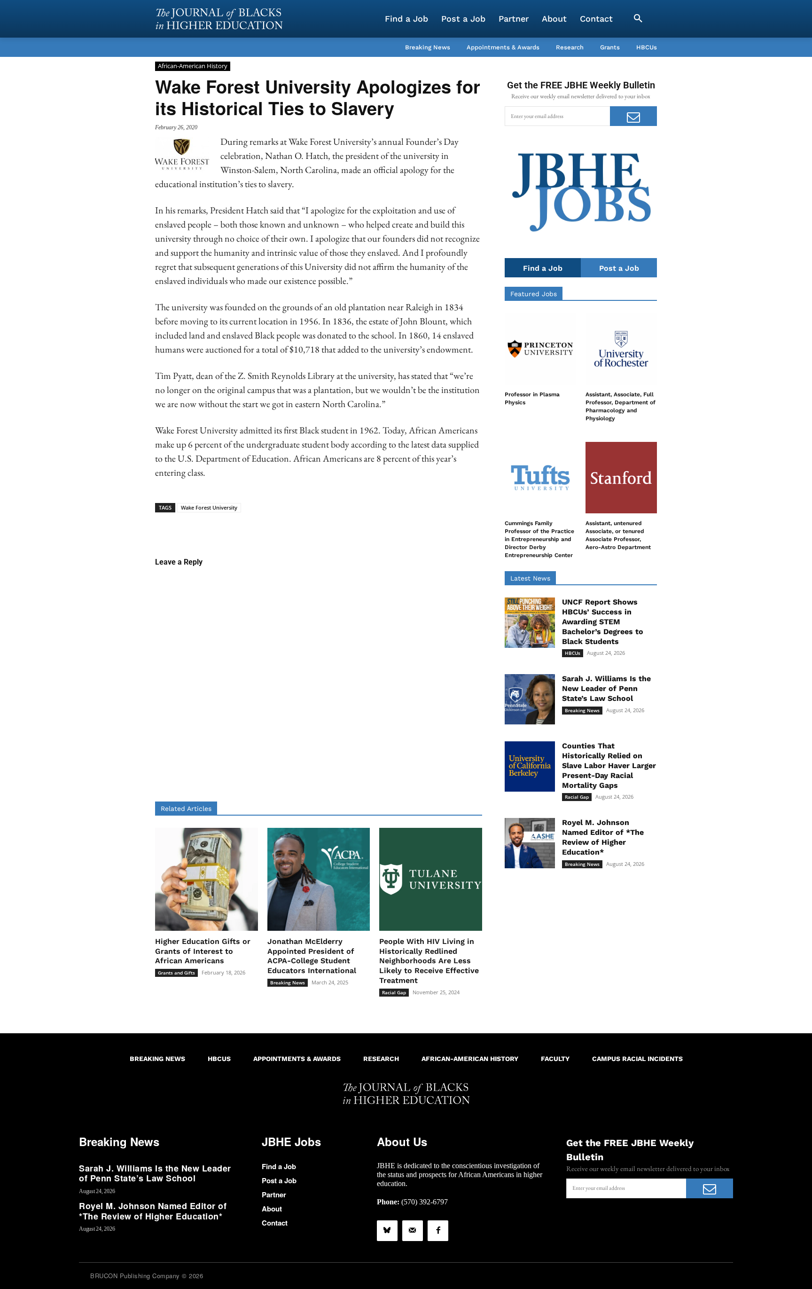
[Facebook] (438, 1230)
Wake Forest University (209, 507)
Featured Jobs (533, 294)
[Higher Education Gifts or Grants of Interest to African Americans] (206, 879)
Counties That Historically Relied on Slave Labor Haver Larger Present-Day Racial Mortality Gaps (609, 765)
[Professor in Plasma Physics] (540, 349)
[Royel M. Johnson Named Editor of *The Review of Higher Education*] (530, 843)
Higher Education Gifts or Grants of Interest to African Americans (202, 951)
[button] (638, 19)
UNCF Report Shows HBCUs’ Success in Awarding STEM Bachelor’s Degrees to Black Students (602, 621)
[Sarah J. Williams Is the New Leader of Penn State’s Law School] (530, 699)
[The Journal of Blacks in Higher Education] (219, 19)
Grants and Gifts (176, 972)
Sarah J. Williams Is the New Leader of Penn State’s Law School (606, 688)
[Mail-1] (412, 1230)
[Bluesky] (387, 1230)
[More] (391, 527)
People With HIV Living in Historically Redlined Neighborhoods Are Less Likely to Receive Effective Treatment (429, 961)
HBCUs (572, 653)
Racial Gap (394, 992)
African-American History (192, 66)
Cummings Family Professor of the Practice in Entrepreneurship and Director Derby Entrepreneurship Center (539, 539)
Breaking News (287, 982)
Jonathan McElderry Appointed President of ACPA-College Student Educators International (311, 956)
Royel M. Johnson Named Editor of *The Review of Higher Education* (603, 837)
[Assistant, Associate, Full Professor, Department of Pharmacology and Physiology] (621, 349)
